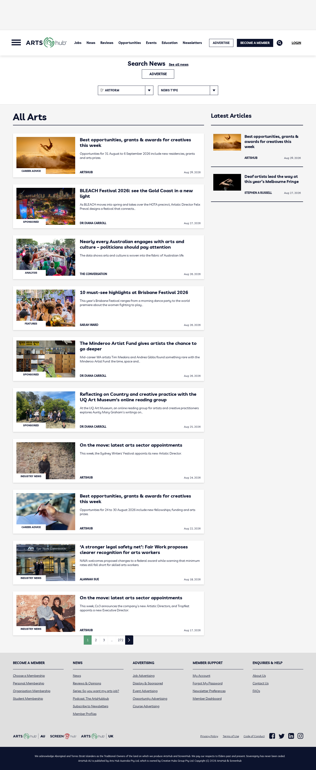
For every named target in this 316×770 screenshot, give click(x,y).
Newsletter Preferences (209, 691)
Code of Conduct (254, 736)
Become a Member (255, 43)
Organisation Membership (31, 691)
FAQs (256, 691)
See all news (179, 64)
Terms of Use (231, 736)
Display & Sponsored (148, 683)
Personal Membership (28, 683)
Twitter (282, 736)
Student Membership (28, 698)
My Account (201, 676)
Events (151, 43)
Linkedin (291, 736)
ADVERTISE (221, 43)
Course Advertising (146, 706)
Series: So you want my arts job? (96, 691)
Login (296, 43)
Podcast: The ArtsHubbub (91, 698)
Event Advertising (145, 691)
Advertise (158, 74)
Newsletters (192, 43)
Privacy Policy (209, 736)
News (91, 43)
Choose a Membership (29, 676)
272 (120, 640)
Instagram (300, 736)
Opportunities (129, 43)
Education (170, 43)
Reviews (106, 43)
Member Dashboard (207, 698)
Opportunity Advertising (150, 698)
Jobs (77, 43)
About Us (259, 676)
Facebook (272, 736)
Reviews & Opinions (87, 683)
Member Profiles (84, 714)
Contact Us (261, 683)
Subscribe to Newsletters (90, 706)
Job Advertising (144, 676)
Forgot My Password (208, 683)
